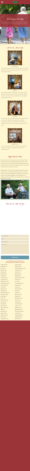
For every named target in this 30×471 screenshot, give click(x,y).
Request (15, 257)
